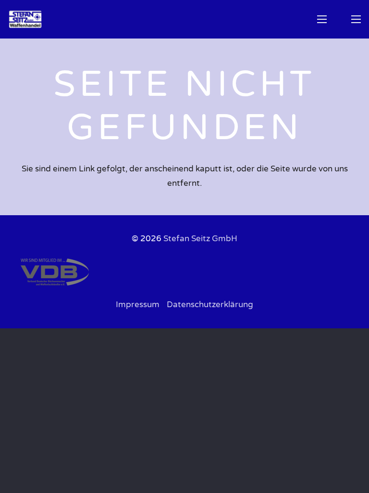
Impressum (138, 304)
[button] (321, 19)
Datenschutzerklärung (210, 304)
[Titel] (25, 19)
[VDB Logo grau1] (185, 272)
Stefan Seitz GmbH (200, 239)
